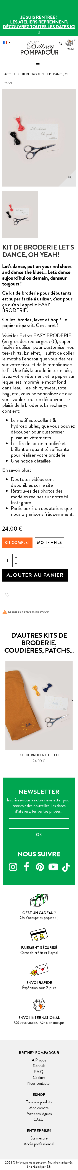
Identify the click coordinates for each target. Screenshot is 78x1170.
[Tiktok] (67, 865)
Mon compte (39, 1108)
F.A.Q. (39, 1072)
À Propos (39, 1060)
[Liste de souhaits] (8, 594)
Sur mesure (39, 1138)
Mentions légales (39, 1113)
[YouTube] (53, 868)
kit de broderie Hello (39, 755)
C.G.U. (39, 1119)
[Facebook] (26, 868)
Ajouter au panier (34, 575)
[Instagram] (13, 868)
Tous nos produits (39, 1102)
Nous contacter (39, 1083)
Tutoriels (39, 1066)
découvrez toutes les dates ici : (39, 29)
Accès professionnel (39, 1144)
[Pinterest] (40, 868)
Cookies (39, 1077)
